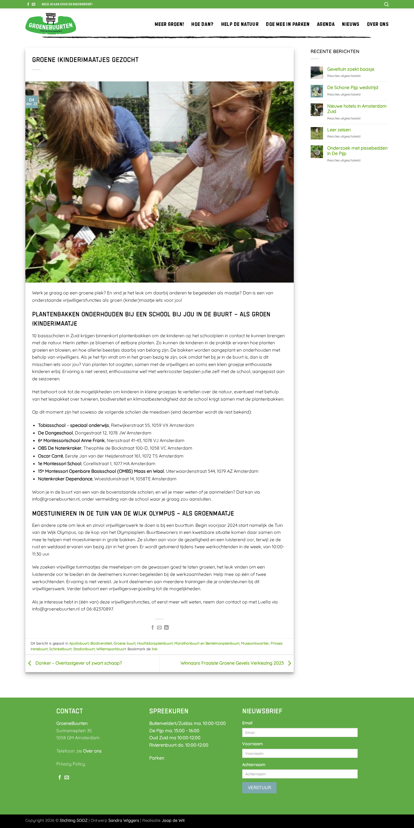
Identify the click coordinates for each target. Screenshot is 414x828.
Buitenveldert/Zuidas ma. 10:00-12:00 (187, 723)
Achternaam (253, 764)
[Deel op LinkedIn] (166, 627)
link (154, 649)
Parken (156, 758)
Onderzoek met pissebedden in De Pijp (357, 150)
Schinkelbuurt (60, 649)
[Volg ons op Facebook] (28, 4)
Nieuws (350, 24)
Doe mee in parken (288, 24)
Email (247, 722)
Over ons (378, 24)
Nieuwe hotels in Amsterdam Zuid (357, 108)
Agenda (326, 24)
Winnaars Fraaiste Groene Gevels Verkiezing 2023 (233, 663)
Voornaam (252, 743)
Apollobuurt (79, 643)
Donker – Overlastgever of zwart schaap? (78, 663)
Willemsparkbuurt (111, 649)
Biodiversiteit (101, 643)
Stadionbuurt (84, 649)
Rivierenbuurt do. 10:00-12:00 (178, 745)
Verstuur (259, 787)
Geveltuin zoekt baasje (350, 69)
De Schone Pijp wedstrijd (352, 87)
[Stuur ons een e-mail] (33, 4)
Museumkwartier (255, 643)
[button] (67, 4)
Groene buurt (124, 643)
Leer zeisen (339, 129)
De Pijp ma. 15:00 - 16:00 (174, 730)
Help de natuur (240, 24)
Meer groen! (169, 24)
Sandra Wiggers (123, 820)
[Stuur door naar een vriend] (159, 627)
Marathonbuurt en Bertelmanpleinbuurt (206, 643)
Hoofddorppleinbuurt (155, 643)
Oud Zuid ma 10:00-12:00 (175, 737)
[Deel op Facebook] (152, 627)
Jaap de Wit (173, 820)
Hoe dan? (202, 24)
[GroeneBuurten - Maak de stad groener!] (50, 24)
